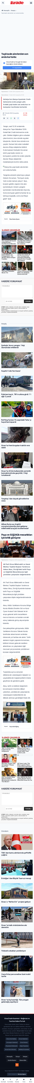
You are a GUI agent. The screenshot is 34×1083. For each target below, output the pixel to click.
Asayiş (13, 10)
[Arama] (3, 2)
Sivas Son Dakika (11, 1039)
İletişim (25, 1056)
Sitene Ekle (23, 1060)
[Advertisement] (17, 32)
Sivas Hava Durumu (10, 1049)
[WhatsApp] (11, 118)
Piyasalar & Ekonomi (11, 1046)
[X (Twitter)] (14, 118)
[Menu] (31, 3)
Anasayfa (6, 10)
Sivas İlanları (24, 1042)
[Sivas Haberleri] (17, 2)
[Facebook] (18, 118)
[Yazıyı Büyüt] (4, 118)
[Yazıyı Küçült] (7, 118)
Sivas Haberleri (23, 1039)
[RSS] (17, 1064)
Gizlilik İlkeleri (12, 1060)
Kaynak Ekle (18, 67)
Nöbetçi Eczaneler (24, 1049)
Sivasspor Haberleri (12, 1042)
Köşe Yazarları (24, 1046)
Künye (18, 1056)
